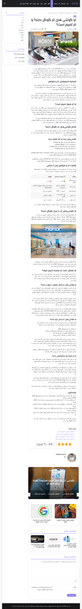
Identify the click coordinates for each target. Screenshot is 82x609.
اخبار (31, 3)
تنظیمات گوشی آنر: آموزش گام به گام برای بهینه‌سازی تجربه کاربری (53, 482)
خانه (68, 3)
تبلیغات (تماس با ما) (24, 3)
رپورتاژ (34, 3)
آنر (51, 3)
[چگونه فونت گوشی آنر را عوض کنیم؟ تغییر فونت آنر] (53, 539)
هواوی (45, 3)
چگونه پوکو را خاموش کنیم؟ (65, 431)
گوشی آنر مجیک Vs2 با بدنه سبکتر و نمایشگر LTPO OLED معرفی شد (37, 545)
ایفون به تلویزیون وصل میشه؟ (64, 434)
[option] (53, 483)
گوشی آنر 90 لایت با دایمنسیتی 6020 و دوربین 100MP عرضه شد (70, 545)
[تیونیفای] (75, 4)
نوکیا (38, 3)
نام (75, 581)
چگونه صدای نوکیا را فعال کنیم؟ (64, 439)
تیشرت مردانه (21, 61)
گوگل (49, 3)
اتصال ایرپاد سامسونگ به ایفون (64, 436)
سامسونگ (63, 3)
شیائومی (55, 3)
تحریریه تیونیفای (61, 454)
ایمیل (74, 587)
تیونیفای (68, 68)
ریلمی (41, 3)
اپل (59, 3)
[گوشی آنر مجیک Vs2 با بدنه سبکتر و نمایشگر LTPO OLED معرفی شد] (37, 539)
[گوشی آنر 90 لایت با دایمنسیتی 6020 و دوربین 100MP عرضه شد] (69, 538)
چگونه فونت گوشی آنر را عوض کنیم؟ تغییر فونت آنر (54, 546)
